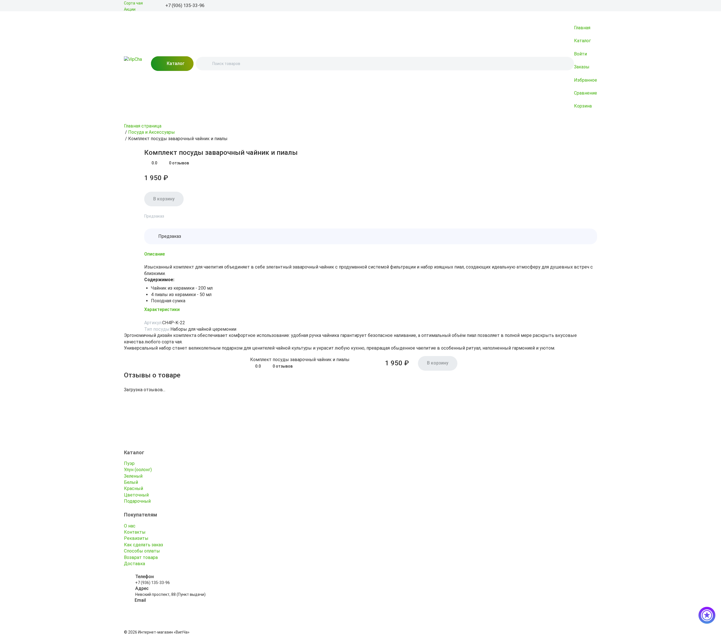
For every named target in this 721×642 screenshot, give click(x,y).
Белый (131, 482)
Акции (129, 9)
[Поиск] (204, 63)
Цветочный (136, 495)
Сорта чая (133, 3)
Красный (133, 488)
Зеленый (133, 476)
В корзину (164, 199)
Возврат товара (141, 557)
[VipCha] (133, 63)
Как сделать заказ (143, 544)
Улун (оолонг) (138, 469)
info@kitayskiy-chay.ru (155, 606)
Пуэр (129, 463)
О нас (129, 526)
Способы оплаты (142, 551)
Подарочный (137, 501)
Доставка (134, 563)
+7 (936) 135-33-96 (152, 582)
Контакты (135, 532)
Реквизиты (136, 538)
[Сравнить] (140, 151)
